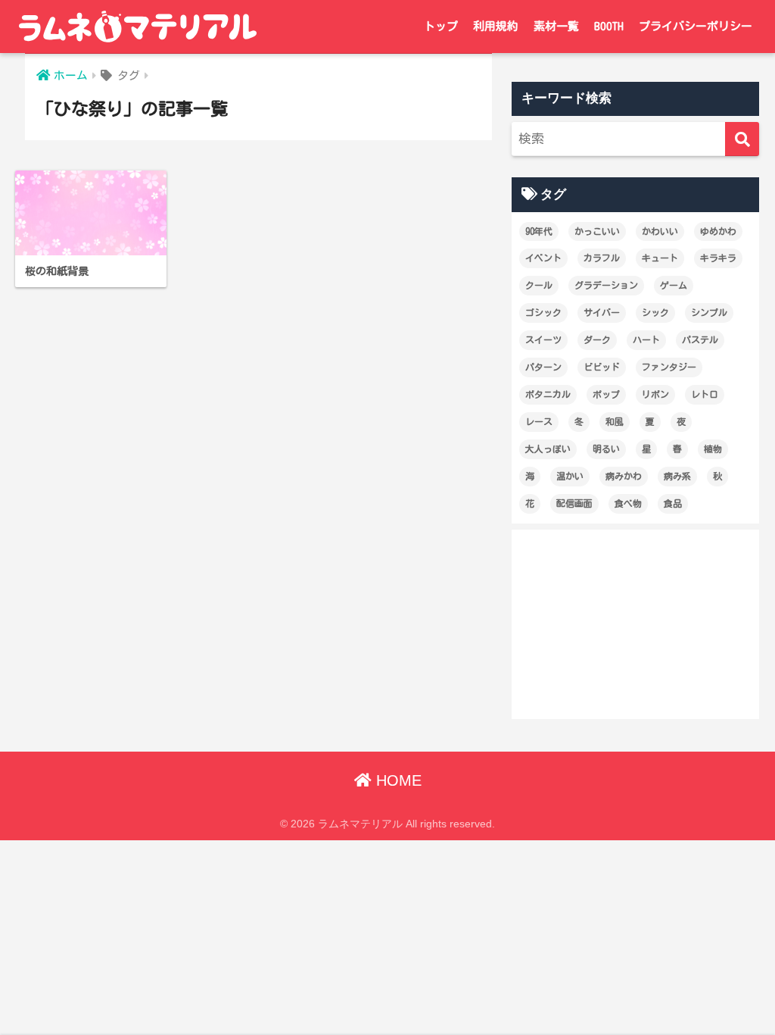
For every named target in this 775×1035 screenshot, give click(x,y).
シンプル (709, 312)
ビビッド (602, 366)
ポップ (606, 394)
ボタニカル (548, 394)
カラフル (602, 257)
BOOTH (609, 26)
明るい (606, 448)
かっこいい (597, 231)
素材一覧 (556, 26)
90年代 (538, 231)
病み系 (677, 475)
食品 (673, 503)
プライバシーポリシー (695, 26)
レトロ (704, 394)
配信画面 (574, 503)
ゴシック (543, 312)
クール (538, 284)
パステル (700, 339)
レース (538, 421)
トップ (441, 26)
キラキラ (718, 257)
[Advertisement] (636, 624)
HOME (397, 780)
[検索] (742, 139)
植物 (713, 448)
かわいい (660, 231)
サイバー (602, 312)
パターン (543, 366)
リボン (655, 394)
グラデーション (606, 284)
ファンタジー (669, 366)
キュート (660, 257)
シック (655, 312)
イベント (543, 257)
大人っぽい (548, 448)
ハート (646, 339)
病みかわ (623, 475)
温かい (570, 475)
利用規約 (495, 26)
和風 (614, 421)
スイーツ (543, 339)
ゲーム (673, 284)
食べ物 (628, 503)
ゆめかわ (718, 231)
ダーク (597, 339)
